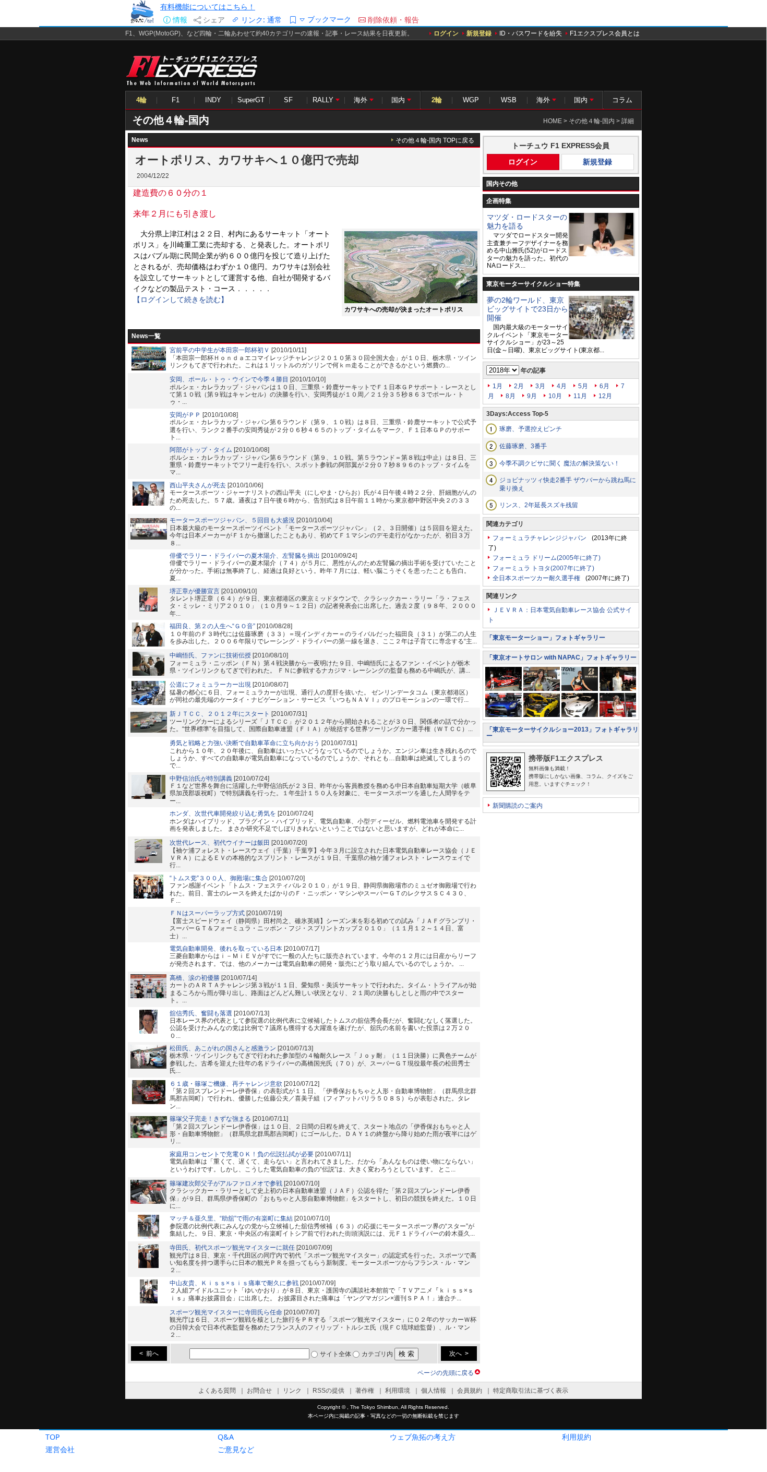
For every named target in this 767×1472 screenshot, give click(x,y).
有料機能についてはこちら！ (207, 6)
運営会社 (60, 1449)
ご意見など (236, 1449)
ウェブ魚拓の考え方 (423, 1437)
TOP (52, 1437)
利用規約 (576, 1437)
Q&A (226, 1437)
